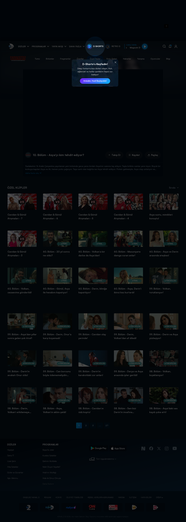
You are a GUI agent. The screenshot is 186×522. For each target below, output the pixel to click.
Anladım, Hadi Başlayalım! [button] (95, 81)
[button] (115, 62)
